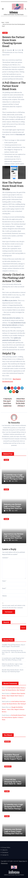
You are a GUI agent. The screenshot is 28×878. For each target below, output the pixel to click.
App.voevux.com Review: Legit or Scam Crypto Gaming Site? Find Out (13, 536)
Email (4, 588)
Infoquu (14, 12)
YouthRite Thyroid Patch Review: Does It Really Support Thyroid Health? (13, 645)
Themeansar (4, 863)
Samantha (9, 50)
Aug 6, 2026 (14, 540)
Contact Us (5, 855)
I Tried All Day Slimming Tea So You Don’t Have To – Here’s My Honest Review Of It (14, 652)
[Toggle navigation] (3, 8)
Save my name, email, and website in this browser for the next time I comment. (13, 606)
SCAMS (5, 33)
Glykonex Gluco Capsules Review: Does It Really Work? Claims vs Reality (13, 696)
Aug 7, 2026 (14, 481)
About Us (4, 850)
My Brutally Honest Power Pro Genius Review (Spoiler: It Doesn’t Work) (14, 717)
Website (4, 596)
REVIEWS (7, 741)
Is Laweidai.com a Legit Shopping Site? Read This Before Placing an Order (14, 477)
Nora (7, 481)
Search (6, 622)
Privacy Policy (6, 847)
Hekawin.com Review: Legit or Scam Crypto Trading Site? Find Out (13, 506)
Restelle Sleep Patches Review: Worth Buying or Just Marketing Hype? (12, 670)
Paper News (22, 861)
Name (4, 581)
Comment (5, 557)
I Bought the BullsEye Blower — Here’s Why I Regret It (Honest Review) (13, 709)
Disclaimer (5, 852)
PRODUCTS (8, 766)
